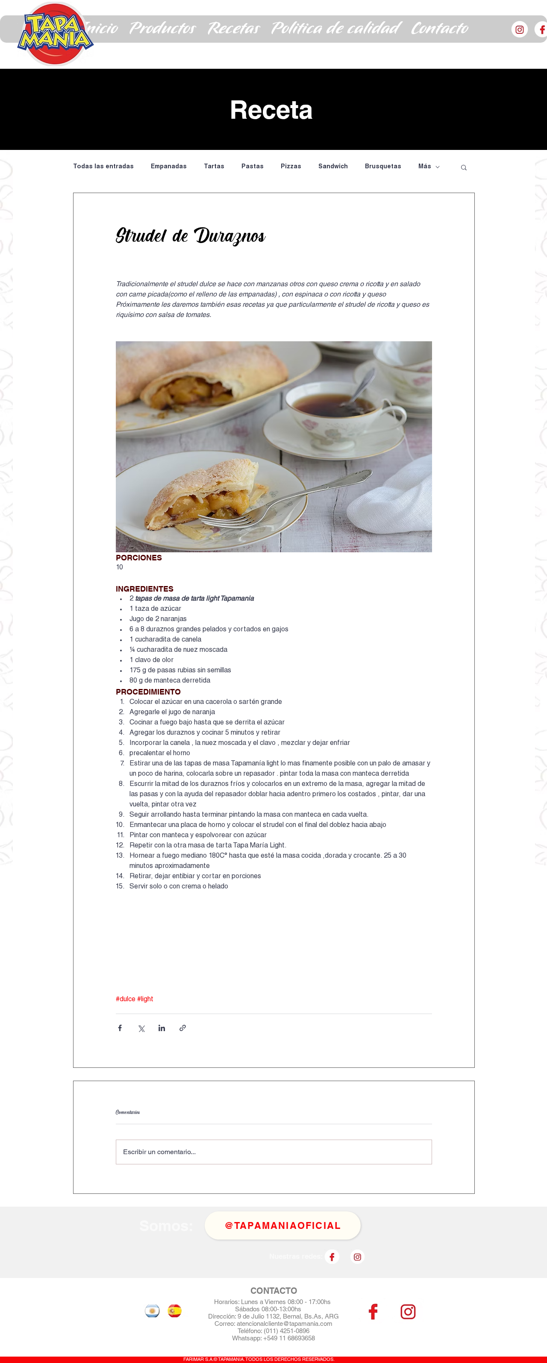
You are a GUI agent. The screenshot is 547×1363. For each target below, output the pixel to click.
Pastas (252, 167)
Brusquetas (383, 167)
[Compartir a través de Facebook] (120, 1028)
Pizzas (291, 167)
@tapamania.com (307, 1323)
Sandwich (333, 167)
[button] (162, 29)
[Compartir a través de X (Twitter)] (141, 1028)
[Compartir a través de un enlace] (183, 1028)
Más (424, 167)
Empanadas (169, 167)
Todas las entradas (103, 167)
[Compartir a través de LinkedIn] (162, 1028)
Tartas (214, 167)
